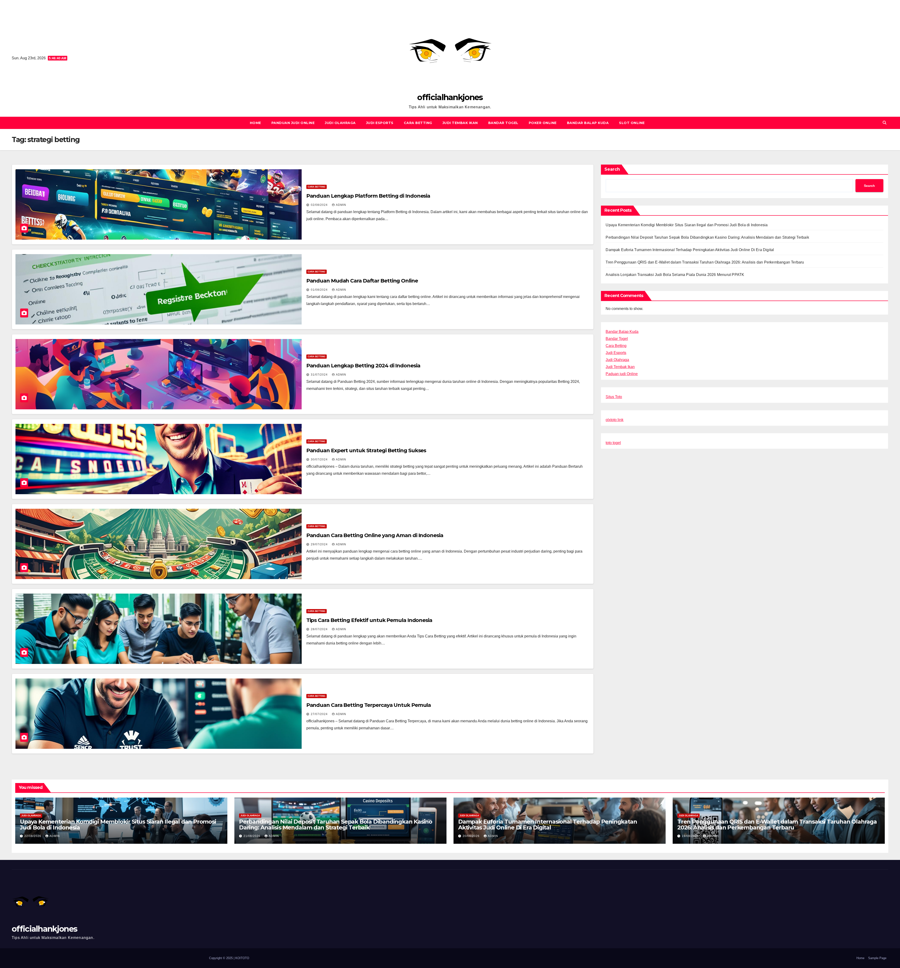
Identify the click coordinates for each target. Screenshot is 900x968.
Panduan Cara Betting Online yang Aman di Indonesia (374, 535)
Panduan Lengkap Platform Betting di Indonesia (368, 196)
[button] (884, 123)
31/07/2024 (320, 374)
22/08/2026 (33, 836)
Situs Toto (614, 397)
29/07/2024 (320, 544)
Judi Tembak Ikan (460, 123)
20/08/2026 (471, 836)
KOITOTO (242, 958)
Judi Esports (380, 123)
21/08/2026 (252, 836)
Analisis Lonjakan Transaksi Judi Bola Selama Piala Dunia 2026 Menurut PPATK (675, 275)
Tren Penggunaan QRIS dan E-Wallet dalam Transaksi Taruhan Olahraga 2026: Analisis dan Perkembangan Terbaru (705, 262)
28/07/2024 (320, 629)
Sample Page (877, 958)
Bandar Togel (503, 123)
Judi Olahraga (340, 123)
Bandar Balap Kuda (588, 123)
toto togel (613, 443)
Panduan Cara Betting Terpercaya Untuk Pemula (368, 705)
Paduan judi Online (622, 374)
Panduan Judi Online (293, 123)
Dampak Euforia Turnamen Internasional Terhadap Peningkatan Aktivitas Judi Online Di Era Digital (690, 250)
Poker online (543, 123)
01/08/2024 (320, 289)
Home (255, 123)
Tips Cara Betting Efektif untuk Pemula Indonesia (369, 620)
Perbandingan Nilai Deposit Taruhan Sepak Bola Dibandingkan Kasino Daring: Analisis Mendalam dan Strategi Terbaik (707, 237)
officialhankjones (450, 97)
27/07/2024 (320, 714)
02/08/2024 (320, 205)
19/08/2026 (691, 836)
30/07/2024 (320, 459)
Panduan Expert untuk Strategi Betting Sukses (366, 450)
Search (612, 169)
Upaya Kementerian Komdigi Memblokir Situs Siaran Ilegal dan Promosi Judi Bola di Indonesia (687, 225)
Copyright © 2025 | (222, 958)
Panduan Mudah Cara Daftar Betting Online (362, 281)
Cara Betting (418, 123)
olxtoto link (614, 420)
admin (341, 205)
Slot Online (632, 123)
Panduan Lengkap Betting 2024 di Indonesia (363, 365)
